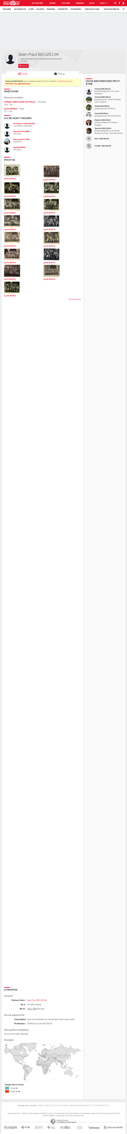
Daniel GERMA (19, 147)
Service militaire (92, 9)
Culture (66, 3)
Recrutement (74, 1113)
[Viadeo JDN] (79, 1127)
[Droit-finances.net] (51, 1127)
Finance (80, 3)
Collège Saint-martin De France (19, 102)
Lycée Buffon (10, 109)
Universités (63, 9)
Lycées (31, 9)
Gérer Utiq (116, 1113)
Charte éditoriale (33, 1113)
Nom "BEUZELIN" (102, 139)
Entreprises (76, 9)
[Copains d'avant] (65, 1127)
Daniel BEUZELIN (102, 106)
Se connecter (20, 9)
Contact (50, 1113)
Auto (92, 3)
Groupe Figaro (60, 1115)
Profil (24, 74)
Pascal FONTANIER (21, 131)
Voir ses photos (75, 299)
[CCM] (25, 1127)
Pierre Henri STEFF (21, 139)
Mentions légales (48, 1115)
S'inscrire (7, 9)
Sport (52, 3)
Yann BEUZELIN (101, 113)
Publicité (44, 1113)
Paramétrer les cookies (103, 1113)
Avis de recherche (111, 9)
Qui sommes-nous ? (14, 1113)
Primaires (51, 9)
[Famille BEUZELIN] (89, 146)
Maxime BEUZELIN (102, 120)
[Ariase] (94, 1127)
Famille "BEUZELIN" (103, 146)
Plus (102, 3)
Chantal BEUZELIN (103, 89)
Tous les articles (59, 1113)
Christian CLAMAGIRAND (24, 124)
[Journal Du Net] (38, 1127)
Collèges (40, 9)
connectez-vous (63, 81)
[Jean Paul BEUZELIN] (10, 58)
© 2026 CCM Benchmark (75, 1115)
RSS (67, 1113)
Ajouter (24, 66)
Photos (61, 74)
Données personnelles (88, 1113)
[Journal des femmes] (10, 1127)
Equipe (24, 1113)
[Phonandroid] (113, 1127)
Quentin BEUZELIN (103, 128)
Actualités (37, 3)
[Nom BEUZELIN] (89, 139)
